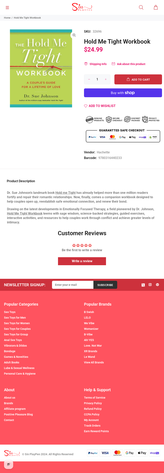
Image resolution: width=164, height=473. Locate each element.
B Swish (89, 312)
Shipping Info (98, 64)
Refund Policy (93, 408)
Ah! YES (89, 340)
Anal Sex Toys (13, 340)
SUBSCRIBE (105, 285)
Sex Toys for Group (16, 334)
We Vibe (89, 323)
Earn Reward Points (96, 431)
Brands (8, 403)
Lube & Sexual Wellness (19, 368)
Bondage (9, 351)
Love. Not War (93, 345)
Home (7, 17)
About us (9, 397)
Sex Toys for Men (15, 317)
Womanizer (91, 328)
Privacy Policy (93, 403)
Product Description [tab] (21, 181)
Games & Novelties (16, 356)
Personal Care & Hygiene (20, 373)
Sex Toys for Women (17, 323)
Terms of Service (94, 397)
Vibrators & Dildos (15, 345)
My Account (91, 420)
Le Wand (89, 356)
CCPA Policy (91, 414)
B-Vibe (88, 334)
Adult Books (11, 362)
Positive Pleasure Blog (18, 414)
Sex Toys (9, 312)
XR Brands (90, 351)
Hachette (103, 152)
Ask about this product (131, 64)
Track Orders (92, 425)
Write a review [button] (82, 261)
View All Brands (94, 362)
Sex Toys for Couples (17, 328)
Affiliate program (15, 408)
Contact (9, 420)
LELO (87, 317)
